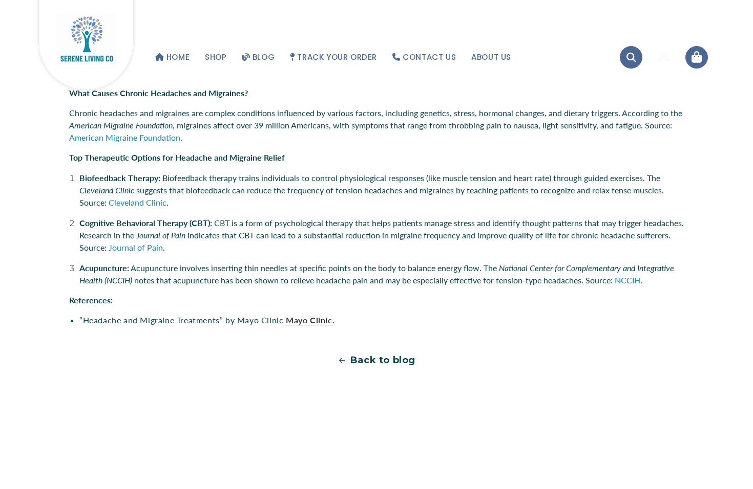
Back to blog (382, 360)
